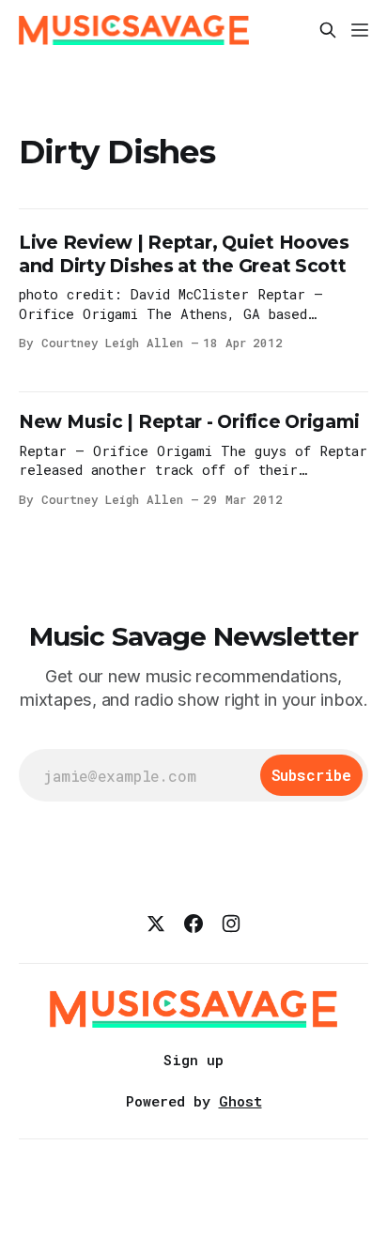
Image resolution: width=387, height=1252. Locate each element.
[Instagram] (231, 923)
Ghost (240, 1101)
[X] (156, 923)
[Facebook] (193, 923)
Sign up (193, 1059)
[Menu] (360, 30)
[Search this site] (328, 30)
